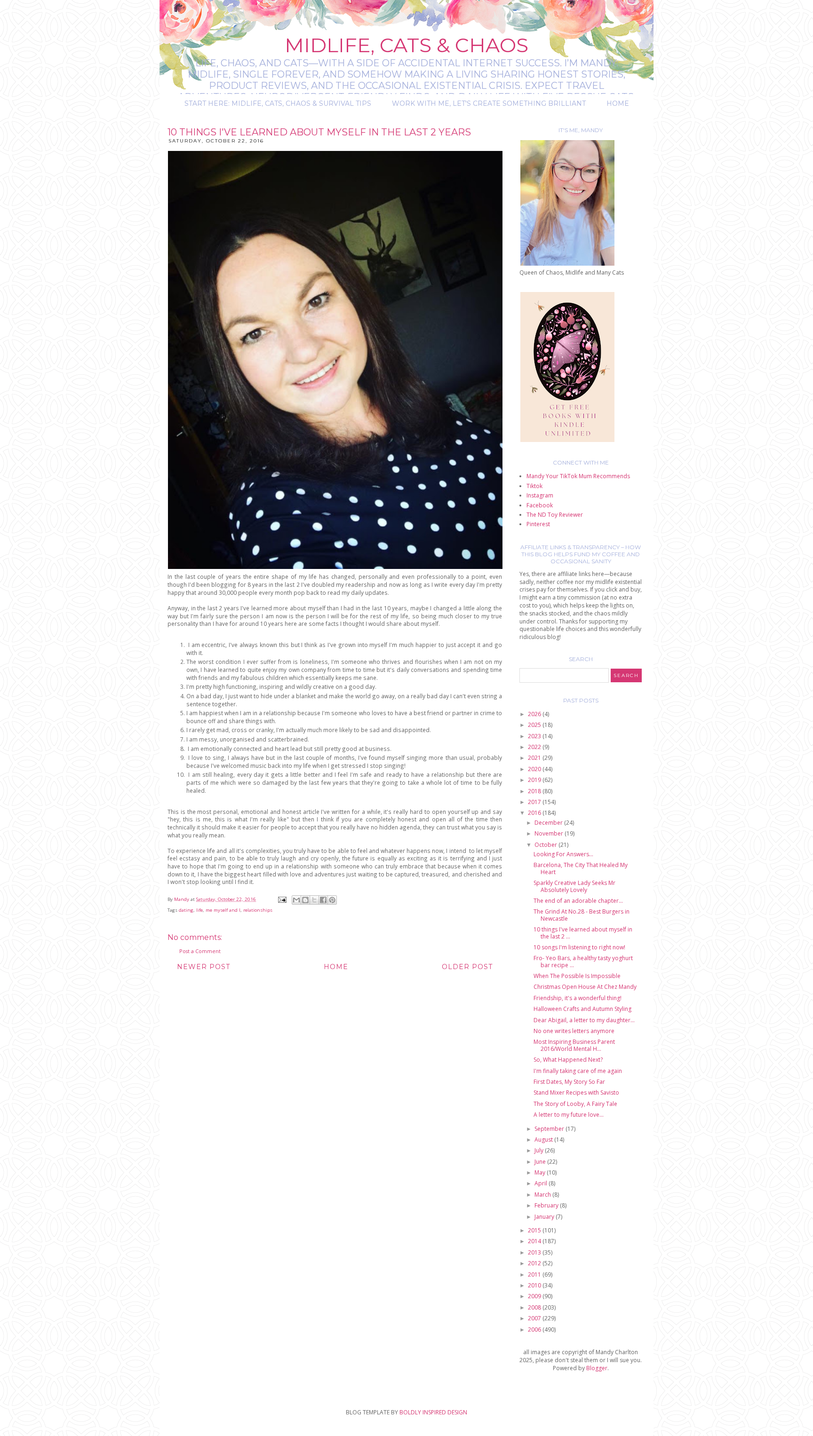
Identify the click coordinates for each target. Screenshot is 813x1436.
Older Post (467, 967)
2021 (535, 758)
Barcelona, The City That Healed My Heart (581, 868)
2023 (535, 736)
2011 (535, 1274)
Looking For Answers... (563, 854)
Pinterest (538, 524)
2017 (535, 802)
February (547, 1205)
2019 (535, 780)
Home (617, 103)
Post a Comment (200, 951)
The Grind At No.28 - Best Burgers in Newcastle (582, 914)
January (545, 1217)
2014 (535, 1241)
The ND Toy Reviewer (554, 515)
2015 (535, 1230)
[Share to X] (314, 900)
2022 (535, 747)
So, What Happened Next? (568, 1060)
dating (186, 910)
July (539, 1150)
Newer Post (203, 967)
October (546, 845)
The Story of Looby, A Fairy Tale (575, 1104)
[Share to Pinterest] (332, 900)
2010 (535, 1285)
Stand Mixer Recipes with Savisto (576, 1093)
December (549, 823)
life (199, 910)
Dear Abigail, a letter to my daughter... (584, 1020)
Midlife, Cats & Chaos (406, 45)
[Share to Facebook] (323, 900)
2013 (535, 1252)
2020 (535, 769)
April (541, 1183)
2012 (535, 1263)
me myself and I (223, 910)
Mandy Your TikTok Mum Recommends (578, 476)
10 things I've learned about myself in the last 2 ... (583, 932)
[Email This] (296, 900)
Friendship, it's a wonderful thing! (578, 998)
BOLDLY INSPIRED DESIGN (433, 1412)
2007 (535, 1318)
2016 (535, 813)
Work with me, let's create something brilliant (489, 103)
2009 (535, 1296)
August (544, 1140)
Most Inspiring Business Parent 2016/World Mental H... (574, 1045)
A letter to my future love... (569, 1115)
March (543, 1195)
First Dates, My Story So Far (569, 1082)
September (550, 1129)
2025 (535, 725)
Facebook (539, 505)
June (540, 1162)
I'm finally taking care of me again (578, 1071)
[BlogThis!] (305, 900)
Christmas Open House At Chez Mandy (585, 987)
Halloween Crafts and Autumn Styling (582, 1009)
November (549, 833)
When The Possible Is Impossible (577, 976)
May (540, 1172)
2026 (535, 714)
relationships (257, 910)
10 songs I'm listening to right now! (579, 947)
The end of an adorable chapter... (578, 901)
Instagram (539, 495)
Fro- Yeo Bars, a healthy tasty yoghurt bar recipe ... (583, 961)
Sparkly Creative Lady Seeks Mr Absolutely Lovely (574, 886)
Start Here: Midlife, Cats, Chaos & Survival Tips (277, 103)
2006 (535, 1329)
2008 (535, 1307)
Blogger (596, 1368)
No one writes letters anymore (574, 1031)
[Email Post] (282, 899)
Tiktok (534, 486)
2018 (535, 791)
